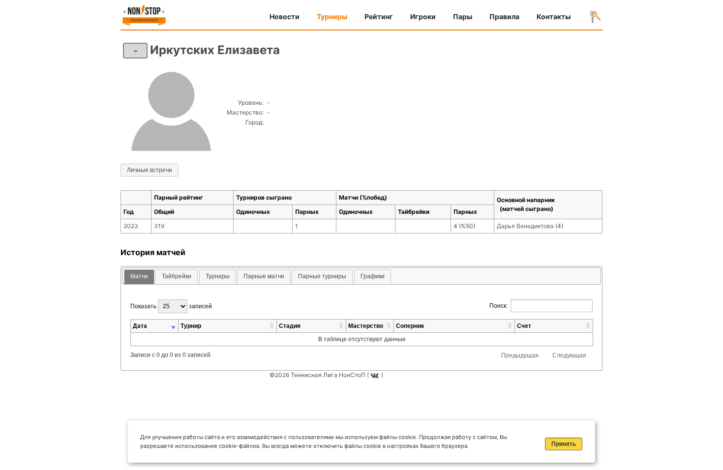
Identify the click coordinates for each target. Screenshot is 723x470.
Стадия (290, 326)
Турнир (191, 326)
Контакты (554, 16)
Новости (285, 16)
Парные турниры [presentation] (322, 276)
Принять (563, 444)
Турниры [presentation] (218, 276)
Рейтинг (378, 16)
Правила (504, 16)
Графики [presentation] (373, 276)
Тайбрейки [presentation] (176, 276)
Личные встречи (149, 170)
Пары (462, 16)
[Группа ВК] (375, 375)
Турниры (332, 16)
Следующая (569, 355)
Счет (524, 326)
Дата (140, 326)
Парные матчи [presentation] (263, 276)
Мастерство (365, 326)
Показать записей (171, 306)
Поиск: (498, 305)
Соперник (410, 326)
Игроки (423, 16)
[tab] (139, 277)
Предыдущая (520, 355)
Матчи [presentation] (139, 276)
